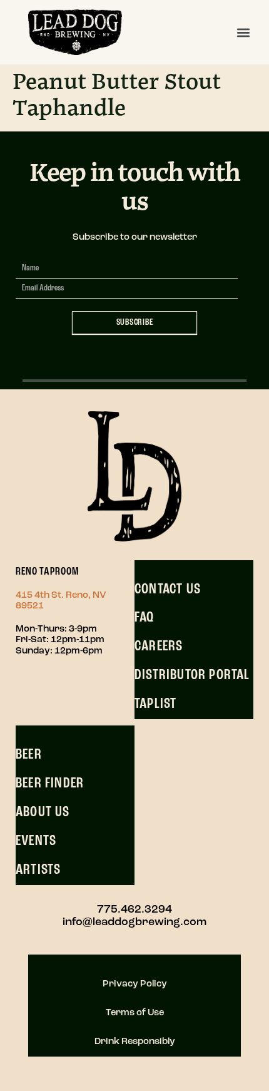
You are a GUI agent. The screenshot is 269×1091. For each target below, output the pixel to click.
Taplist (155, 704)
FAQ (144, 617)
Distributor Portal (192, 675)
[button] (243, 32)
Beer (29, 754)
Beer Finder (50, 783)
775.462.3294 (134, 910)
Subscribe (134, 322)
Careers (158, 646)
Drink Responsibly (134, 1042)
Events (36, 841)
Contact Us (167, 589)
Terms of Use (135, 1013)
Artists (38, 870)
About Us (43, 812)
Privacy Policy (135, 984)
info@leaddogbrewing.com (134, 922)
